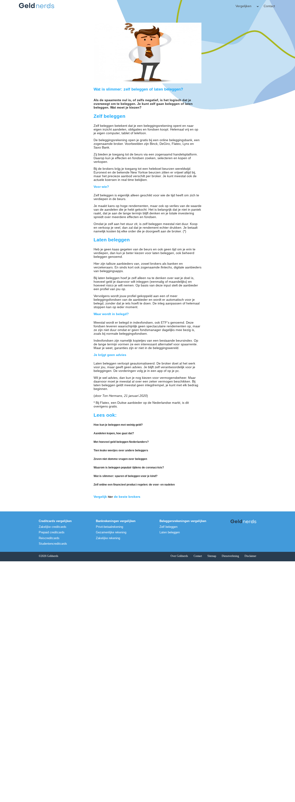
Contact (269, 6)
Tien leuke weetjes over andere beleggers (121, 450)
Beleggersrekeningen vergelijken (182, 521)
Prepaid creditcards (52, 532)
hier (110, 496)
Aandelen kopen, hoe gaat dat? (114, 433)
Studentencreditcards (53, 543)
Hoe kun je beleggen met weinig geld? (118, 424)
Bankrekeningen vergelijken (116, 521)
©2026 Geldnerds (48, 556)
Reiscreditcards (49, 538)
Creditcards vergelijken (55, 521)
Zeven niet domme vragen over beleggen (120, 459)
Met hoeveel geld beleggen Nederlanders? (121, 442)
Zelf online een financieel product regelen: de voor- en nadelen (134, 484)
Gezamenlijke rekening (111, 532)
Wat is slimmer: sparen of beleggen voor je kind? (125, 476)
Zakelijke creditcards (52, 527)
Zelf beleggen (168, 527)
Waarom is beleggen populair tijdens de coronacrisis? (129, 467)
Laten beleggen (169, 532)
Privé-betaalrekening (109, 527)
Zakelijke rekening (108, 538)
